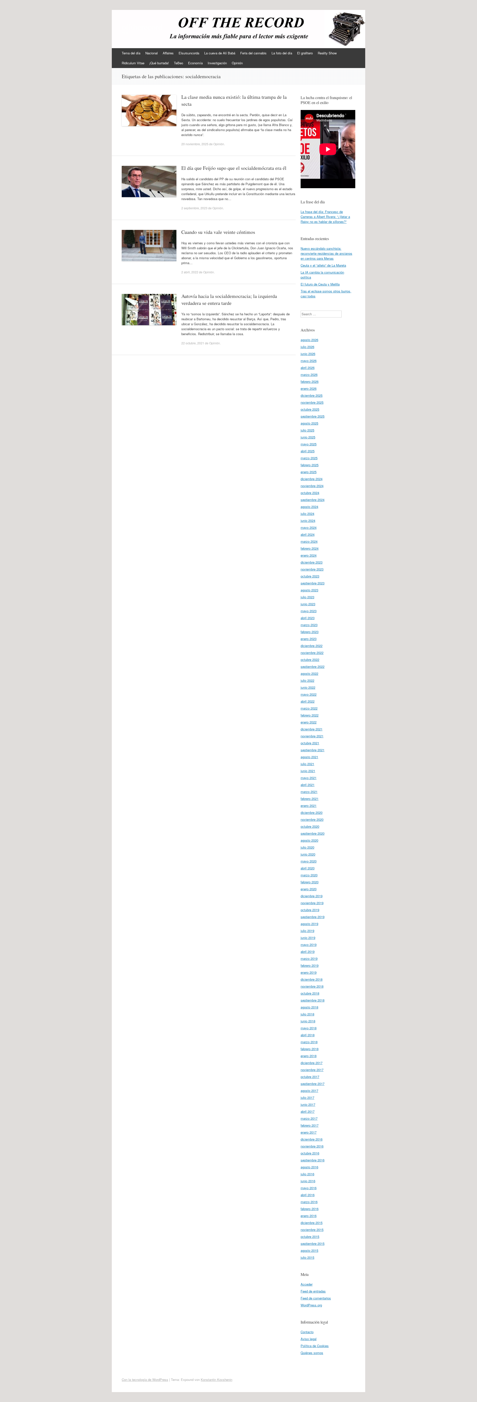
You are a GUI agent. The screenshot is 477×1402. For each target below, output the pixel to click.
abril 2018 (308, 1035)
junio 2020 (308, 854)
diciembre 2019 (311, 896)
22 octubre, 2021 (192, 343)
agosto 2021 (309, 757)
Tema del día (131, 53)
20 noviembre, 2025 (194, 144)
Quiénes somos (312, 1352)
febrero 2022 (309, 715)
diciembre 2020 (311, 812)
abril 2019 (308, 951)
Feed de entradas (313, 1291)
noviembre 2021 (312, 736)
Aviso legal (309, 1338)
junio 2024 (308, 520)
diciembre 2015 (311, 1222)
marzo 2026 (309, 374)
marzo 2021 (309, 791)
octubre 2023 (310, 576)
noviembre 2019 (312, 902)
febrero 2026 (309, 381)
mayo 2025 (309, 444)
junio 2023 (308, 604)
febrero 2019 (309, 965)
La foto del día (282, 53)
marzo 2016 (309, 1201)
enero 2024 (309, 555)
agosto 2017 (309, 1090)
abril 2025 (308, 451)
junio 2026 (308, 353)
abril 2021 (308, 784)
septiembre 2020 (312, 833)
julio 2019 (307, 930)
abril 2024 (308, 534)
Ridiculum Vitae (133, 63)
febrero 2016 (309, 1208)
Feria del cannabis (253, 53)
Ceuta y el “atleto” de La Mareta (323, 265)
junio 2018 (308, 1021)
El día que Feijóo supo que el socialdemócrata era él (233, 168)
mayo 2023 (309, 611)
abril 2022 (308, 701)
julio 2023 (307, 597)
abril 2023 (308, 617)
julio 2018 (307, 1014)
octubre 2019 (310, 909)
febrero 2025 (309, 465)
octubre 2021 (310, 743)
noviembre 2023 (312, 569)
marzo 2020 (309, 875)
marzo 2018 (309, 1042)
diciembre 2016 (311, 1139)
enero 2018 (309, 1055)
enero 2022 (309, 722)
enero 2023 (309, 638)
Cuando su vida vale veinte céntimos (218, 232)
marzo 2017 (309, 1118)
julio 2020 (307, 847)
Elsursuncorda (189, 53)
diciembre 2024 (311, 478)
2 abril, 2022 (189, 272)
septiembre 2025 (312, 416)
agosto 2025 (309, 423)
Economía (195, 63)
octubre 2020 (310, 826)
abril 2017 (308, 1111)
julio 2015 (307, 1257)
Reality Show (327, 53)
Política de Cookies (315, 1345)
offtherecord (142, 26)
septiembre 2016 (312, 1160)
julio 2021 (307, 763)
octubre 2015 (310, 1236)
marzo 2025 (309, 458)
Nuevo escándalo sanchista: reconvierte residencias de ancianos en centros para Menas (326, 253)
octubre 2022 (310, 659)
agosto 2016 (309, 1167)
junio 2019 (308, 937)
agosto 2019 (309, 923)
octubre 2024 (310, 492)
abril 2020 (308, 868)
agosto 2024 (309, 506)
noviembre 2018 (312, 986)
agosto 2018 (309, 1007)
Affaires (168, 53)
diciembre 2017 (311, 1062)
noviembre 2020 (312, 819)
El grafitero (305, 53)
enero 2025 (309, 471)
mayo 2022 (309, 694)
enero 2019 (309, 972)
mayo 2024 (309, 527)
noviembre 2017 (312, 1069)
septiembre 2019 (312, 916)
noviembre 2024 (312, 485)
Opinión (237, 63)
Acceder (307, 1284)
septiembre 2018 (312, 1000)
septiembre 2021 (312, 750)
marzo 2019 (309, 958)
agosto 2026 (309, 339)
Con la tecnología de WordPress (145, 1379)
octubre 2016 (310, 1153)
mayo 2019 (309, 944)
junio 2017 (308, 1104)
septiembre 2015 (312, 1243)
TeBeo (178, 63)
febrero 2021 (309, 798)
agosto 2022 (309, 673)
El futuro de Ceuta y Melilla (320, 284)
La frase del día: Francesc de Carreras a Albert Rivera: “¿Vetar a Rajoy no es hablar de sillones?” (325, 216)
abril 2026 (308, 367)
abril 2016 (308, 1194)
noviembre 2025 (312, 402)
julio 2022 (307, 680)
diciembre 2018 (311, 979)
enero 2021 (309, 805)
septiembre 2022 (312, 666)
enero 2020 (309, 889)
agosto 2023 (309, 590)
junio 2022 (308, 687)
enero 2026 (309, 388)
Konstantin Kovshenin (216, 1379)
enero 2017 (309, 1132)
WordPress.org (311, 1305)
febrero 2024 (309, 548)
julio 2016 (307, 1174)
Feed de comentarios (316, 1298)
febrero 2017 (309, 1125)
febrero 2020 (309, 882)
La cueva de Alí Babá (219, 53)
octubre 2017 (310, 1076)
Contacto (307, 1332)
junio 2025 (308, 437)
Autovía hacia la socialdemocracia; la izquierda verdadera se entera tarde (229, 299)
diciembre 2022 (311, 645)
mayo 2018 (309, 1028)
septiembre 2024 (312, 499)
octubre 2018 (310, 993)
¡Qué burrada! (159, 63)
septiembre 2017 (312, 1083)
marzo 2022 (309, 708)
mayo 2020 (309, 861)
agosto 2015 (309, 1250)
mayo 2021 (309, 777)
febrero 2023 (309, 631)
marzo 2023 (309, 624)
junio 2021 (308, 770)
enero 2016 (309, 1215)
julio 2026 (307, 346)
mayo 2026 (309, 360)
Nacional (151, 53)
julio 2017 (307, 1097)
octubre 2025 (310, 409)
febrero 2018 (309, 1048)
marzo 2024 (309, 541)
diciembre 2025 (311, 395)
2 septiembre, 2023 (194, 208)
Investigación (217, 63)
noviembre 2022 (312, 652)
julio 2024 (307, 513)
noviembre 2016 (312, 1146)
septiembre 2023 (312, 583)
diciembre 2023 (311, 562)
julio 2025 (307, 430)
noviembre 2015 (312, 1229)
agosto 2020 (309, 840)
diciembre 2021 (311, 729)
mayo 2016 (309, 1188)
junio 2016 (308, 1181)
